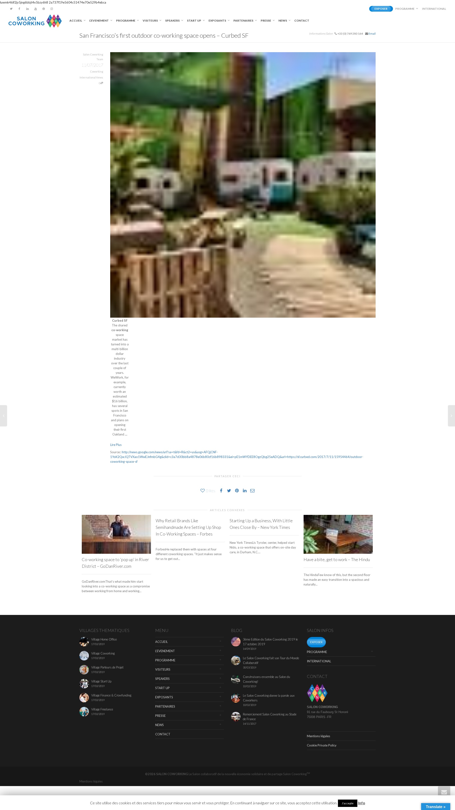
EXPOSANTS (218, 20)
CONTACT (301, 20)
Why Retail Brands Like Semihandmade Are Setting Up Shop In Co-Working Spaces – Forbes (188, 527)
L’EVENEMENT (99, 20)
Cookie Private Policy (322, 745)
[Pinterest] (43, 9)
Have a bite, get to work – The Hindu (337, 559)
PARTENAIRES (243, 20)
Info (361, 803)
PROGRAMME (405, 8)
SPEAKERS (172, 20)
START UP (194, 20)
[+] (116, 534)
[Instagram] (51, 9)
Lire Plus (116, 445)
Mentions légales (318, 736)
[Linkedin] (27, 9)
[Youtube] (35, 9)
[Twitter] (11, 9)
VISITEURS (150, 20)
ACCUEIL (75, 20)
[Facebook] (19, 9)
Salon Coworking (296, 774)
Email (372, 33)
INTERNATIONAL (434, 8)
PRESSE (266, 20)
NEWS (282, 20)
